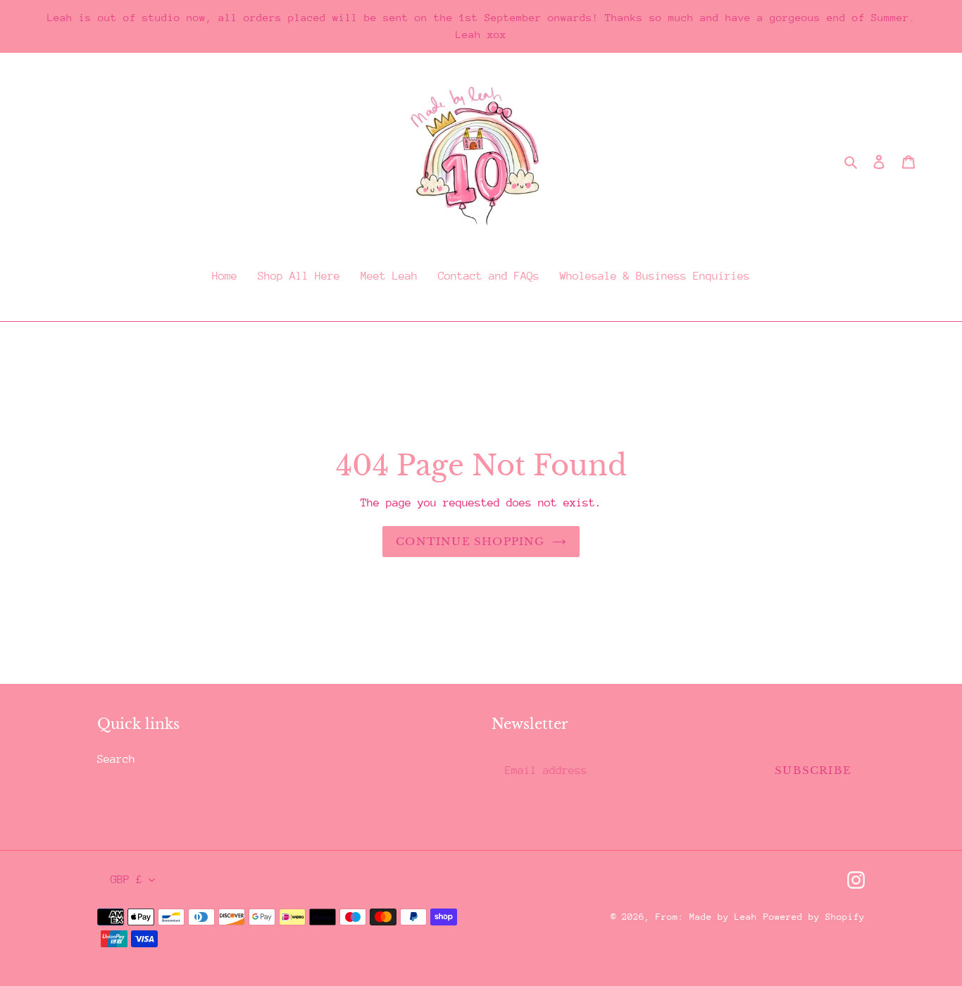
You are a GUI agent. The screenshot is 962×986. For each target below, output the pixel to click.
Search (116, 759)
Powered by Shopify (814, 916)
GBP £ (126, 879)
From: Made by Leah (706, 916)
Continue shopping (470, 541)
